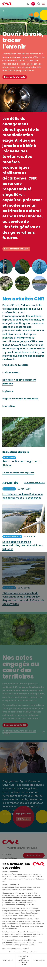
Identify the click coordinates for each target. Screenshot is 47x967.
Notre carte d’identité (14, 77)
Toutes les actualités (34, 483)
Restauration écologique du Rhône (21, 463)
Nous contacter (33, 855)
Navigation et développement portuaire (19, 381)
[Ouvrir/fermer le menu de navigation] (43, 4)
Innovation (8, 406)
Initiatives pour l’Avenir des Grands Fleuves (19, 732)
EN (28, 4)
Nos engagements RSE (15, 725)
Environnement (11, 372)
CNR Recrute (23, 819)
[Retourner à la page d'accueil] (7, 3)
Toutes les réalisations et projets (18, 472)
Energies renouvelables (15, 364)
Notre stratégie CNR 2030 (16, 249)
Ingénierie (7, 391)
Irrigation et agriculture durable (20, 398)
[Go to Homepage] (10, 843)
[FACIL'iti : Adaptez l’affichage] (33, 4)
